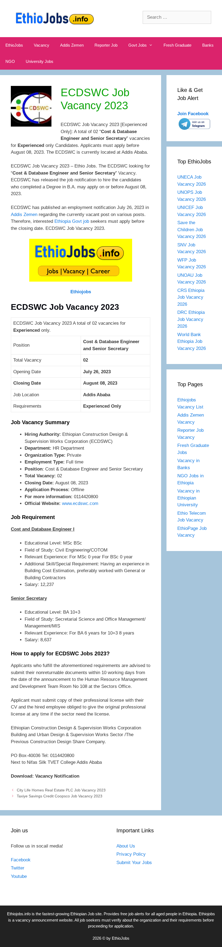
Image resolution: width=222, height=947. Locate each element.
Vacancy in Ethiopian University (188, 497)
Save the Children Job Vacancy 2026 (191, 229)
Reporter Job (105, 45)
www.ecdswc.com (80, 503)
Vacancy (41, 45)
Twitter (17, 868)
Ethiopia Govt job (71, 221)
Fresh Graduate (177, 45)
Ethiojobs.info (19, 913)
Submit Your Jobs (134, 862)
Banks (208, 45)
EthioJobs (14, 45)
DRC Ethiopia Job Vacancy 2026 (191, 319)
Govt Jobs (137, 45)
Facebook (21, 859)
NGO (10, 61)
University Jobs (39, 61)
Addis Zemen (72, 45)
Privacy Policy (131, 854)
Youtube (19, 876)
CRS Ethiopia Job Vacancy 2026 (190, 297)
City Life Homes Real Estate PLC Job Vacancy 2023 (61, 790)
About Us (125, 846)
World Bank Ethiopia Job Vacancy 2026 (191, 341)
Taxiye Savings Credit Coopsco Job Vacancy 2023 (59, 796)
